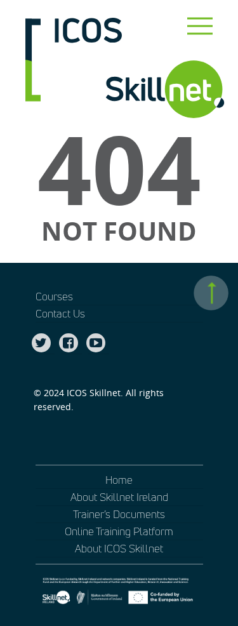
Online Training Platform (119, 531)
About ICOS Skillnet (119, 548)
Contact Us (60, 313)
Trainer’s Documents (119, 514)
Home (119, 479)
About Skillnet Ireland (119, 496)
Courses (54, 296)
